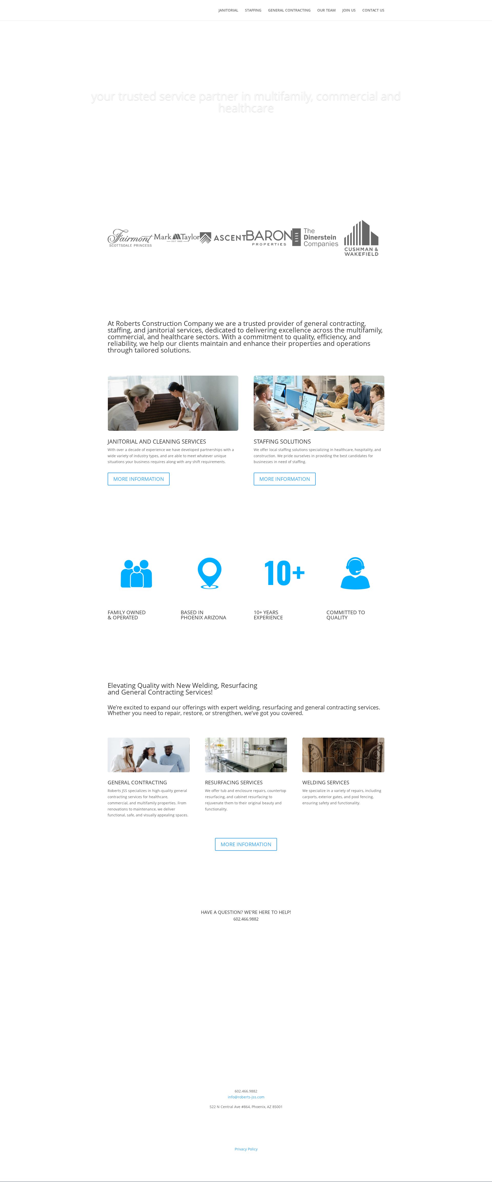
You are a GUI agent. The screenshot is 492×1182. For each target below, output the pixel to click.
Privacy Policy (246, 1149)
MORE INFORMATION (138, 478)
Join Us (349, 10)
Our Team (326, 10)
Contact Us (373, 10)
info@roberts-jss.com (246, 1097)
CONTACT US (246, 937)
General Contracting (289, 10)
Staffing (253, 10)
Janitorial (228, 10)
